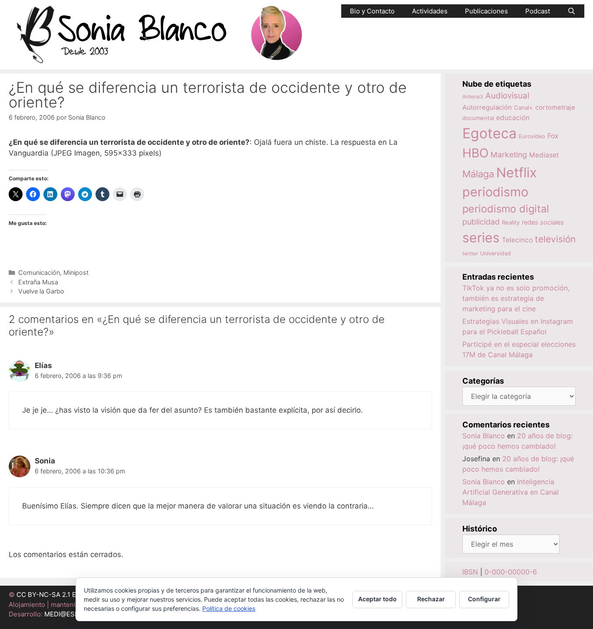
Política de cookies (228, 608)
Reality (511, 222)
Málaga (478, 173)
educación (513, 118)
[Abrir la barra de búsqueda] (571, 11)
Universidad (495, 253)
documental (478, 117)
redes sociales (543, 222)
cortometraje (555, 107)
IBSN (470, 571)
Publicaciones (486, 11)
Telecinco (517, 240)
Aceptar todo (377, 599)
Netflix (516, 172)
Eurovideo (532, 136)
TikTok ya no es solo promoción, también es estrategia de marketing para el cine (516, 298)
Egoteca (489, 133)
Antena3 (472, 96)
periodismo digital (505, 208)
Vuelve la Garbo (41, 291)
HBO (475, 153)
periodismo (495, 191)
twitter (470, 253)
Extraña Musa (38, 282)
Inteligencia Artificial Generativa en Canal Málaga (510, 492)
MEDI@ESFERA (67, 614)
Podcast (537, 11)
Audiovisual (507, 96)
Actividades (430, 11)
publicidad (481, 221)
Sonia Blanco (483, 435)
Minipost (76, 272)
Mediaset (544, 155)
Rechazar (431, 599)
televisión (555, 239)
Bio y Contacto (372, 11)
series (481, 237)
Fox (553, 136)
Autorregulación (487, 107)
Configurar (484, 599)
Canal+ (523, 107)
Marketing (509, 154)
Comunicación (39, 272)
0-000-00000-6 (510, 571)
